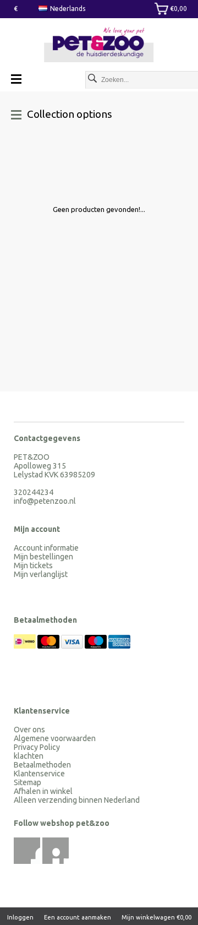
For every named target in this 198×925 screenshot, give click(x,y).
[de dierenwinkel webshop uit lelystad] (99, 45)
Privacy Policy (37, 747)
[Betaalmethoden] (25, 645)
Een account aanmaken (77, 917)
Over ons (29, 729)
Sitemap (27, 782)
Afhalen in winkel (43, 791)
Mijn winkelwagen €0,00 (156, 917)
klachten (28, 756)
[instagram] (55, 850)
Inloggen (20, 917)
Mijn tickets (33, 565)
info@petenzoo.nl (45, 501)
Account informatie (46, 547)
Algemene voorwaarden (55, 738)
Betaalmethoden (42, 764)
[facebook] (27, 850)
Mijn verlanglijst (41, 574)
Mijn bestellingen (43, 556)
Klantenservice (39, 773)
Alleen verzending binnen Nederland (77, 800)
